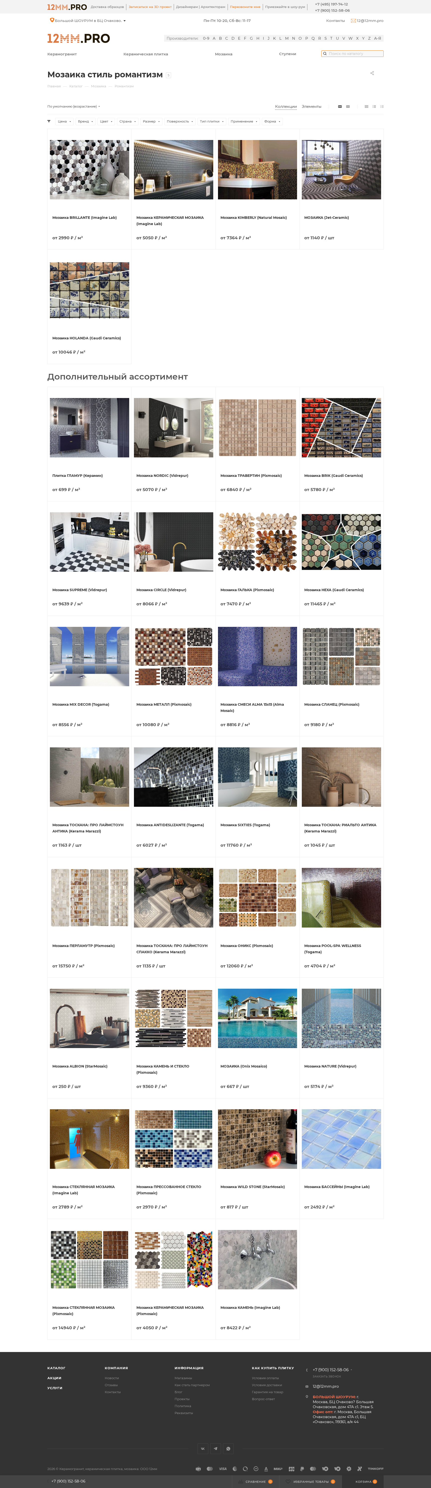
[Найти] (325, 53)
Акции (54, 1378)
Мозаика (223, 54)
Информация (189, 1368)
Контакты (335, 20)
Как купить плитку (273, 1368)
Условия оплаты (265, 1378)
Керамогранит (62, 54)
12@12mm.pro (370, 20)
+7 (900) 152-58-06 (332, 10)
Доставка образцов (107, 7)
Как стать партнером (192, 1385)
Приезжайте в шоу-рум (285, 7)
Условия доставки (267, 1385)
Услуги (55, 1388)
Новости (112, 1378)
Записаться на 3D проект (150, 7)
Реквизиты (184, 1413)
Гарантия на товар (267, 1392)
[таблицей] (382, 106)
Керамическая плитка (145, 54)
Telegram (215, 1448)
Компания (116, 1368)
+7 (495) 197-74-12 (331, 4)
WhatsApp (228, 1448)
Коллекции (286, 106)
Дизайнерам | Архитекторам (200, 7)
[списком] (374, 106)
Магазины (183, 1378)
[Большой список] (347, 106)
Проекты (182, 1399)
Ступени (287, 53)
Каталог (56, 1368)
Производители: (182, 38)
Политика (183, 1406)
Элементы (312, 106)
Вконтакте (203, 1448)
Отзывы (111, 1385)
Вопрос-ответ (263, 1399)
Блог (178, 1392)
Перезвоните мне (245, 7)
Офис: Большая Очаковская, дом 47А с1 (94, 20)
